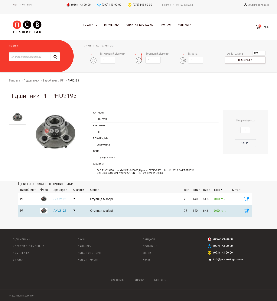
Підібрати (245, 60)
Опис (93, 189)
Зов (195, 189)
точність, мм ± (234, 53)
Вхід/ (251, 4)
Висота (192, 53)
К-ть (235, 189)
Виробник (27, 189)
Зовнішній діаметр (157, 53)
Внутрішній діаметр (112, 53)
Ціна (217, 189)
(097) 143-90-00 (111, 4)
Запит (245, 143)
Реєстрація (261, 4)
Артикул (59, 189)
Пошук (13, 46)
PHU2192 (60, 199)
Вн (185, 189)
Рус (22, 5)
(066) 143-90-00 (81, 4)
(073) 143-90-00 (142, 4)
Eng (29, 5)
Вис (205, 189)
